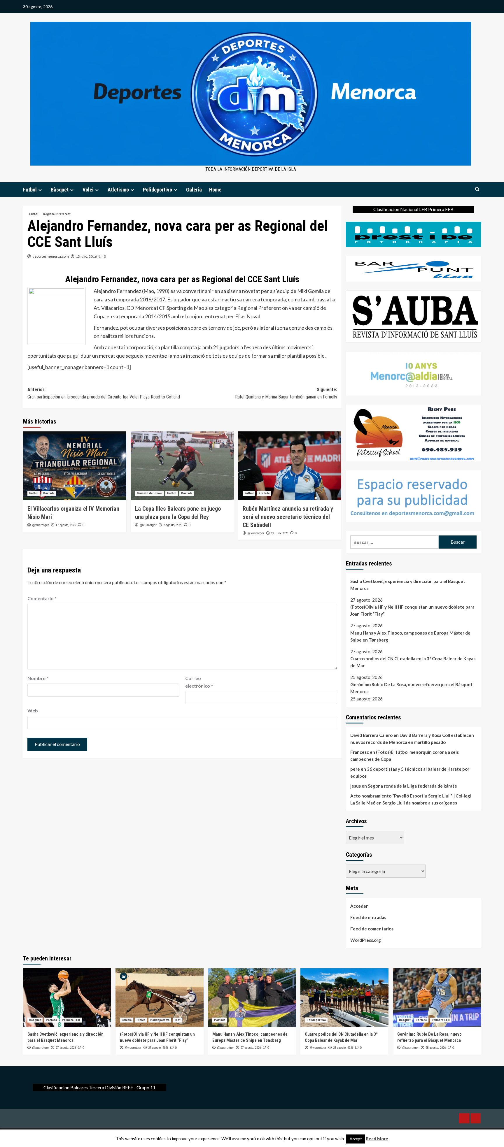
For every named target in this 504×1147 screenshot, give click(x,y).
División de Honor (149, 493)
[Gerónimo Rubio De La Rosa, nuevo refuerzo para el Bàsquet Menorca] (437, 997)
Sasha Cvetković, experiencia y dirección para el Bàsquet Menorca (407, 585)
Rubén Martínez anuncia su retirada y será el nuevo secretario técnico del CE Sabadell (288, 516)
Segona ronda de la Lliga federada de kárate (412, 785)
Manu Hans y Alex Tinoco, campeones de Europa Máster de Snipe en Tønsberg (410, 636)
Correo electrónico (199, 681)
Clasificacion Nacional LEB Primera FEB (413, 209)
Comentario (42, 598)
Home (215, 190)
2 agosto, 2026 (172, 525)
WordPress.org (365, 940)
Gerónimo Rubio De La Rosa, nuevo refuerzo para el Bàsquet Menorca (411, 688)
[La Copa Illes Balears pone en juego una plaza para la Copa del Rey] (182, 465)
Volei (88, 190)
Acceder (359, 906)
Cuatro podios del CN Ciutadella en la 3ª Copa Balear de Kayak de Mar (413, 662)
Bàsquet (60, 190)
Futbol (30, 190)
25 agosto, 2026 (343, 1048)
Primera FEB (71, 1020)
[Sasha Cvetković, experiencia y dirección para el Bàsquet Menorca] (67, 997)
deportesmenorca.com (50, 256)
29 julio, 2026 (279, 533)
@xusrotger (40, 525)
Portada (48, 493)
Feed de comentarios (371, 928)
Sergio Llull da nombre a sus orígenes (419, 802)
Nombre (37, 678)
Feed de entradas (368, 917)
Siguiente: (286, 393)
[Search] (477, 189)
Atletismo (118, 190)
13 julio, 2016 (86, 256)
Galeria (194, 190)
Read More (377, 1138)
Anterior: (103, 393)
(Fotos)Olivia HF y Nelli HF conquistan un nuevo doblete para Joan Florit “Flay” (412, 610)
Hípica (140, 1020)
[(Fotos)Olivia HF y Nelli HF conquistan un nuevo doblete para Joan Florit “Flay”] (160, 997)
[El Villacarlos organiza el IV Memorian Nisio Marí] (74, 465)
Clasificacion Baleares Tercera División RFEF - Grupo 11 (99, 1087)
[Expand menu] (40, 189)
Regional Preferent (57, 214)
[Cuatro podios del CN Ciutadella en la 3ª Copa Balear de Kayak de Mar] (344, 997)
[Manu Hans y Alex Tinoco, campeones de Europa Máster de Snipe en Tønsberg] (252, 997)
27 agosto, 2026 (66, 1048)
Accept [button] (356, 1139)
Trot (177, 1020)
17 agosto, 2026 (66, 525)
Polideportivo (157, 190)
